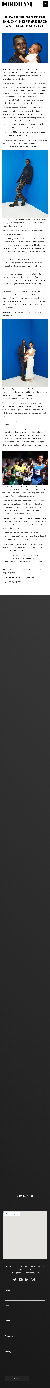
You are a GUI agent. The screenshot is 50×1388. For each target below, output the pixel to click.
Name (7, 1290)
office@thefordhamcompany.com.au (26, 1273)
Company (9, 1336)
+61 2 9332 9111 (26, 1269)
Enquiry (8, 1352)
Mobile (7, 1321)
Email (7, 1305)
